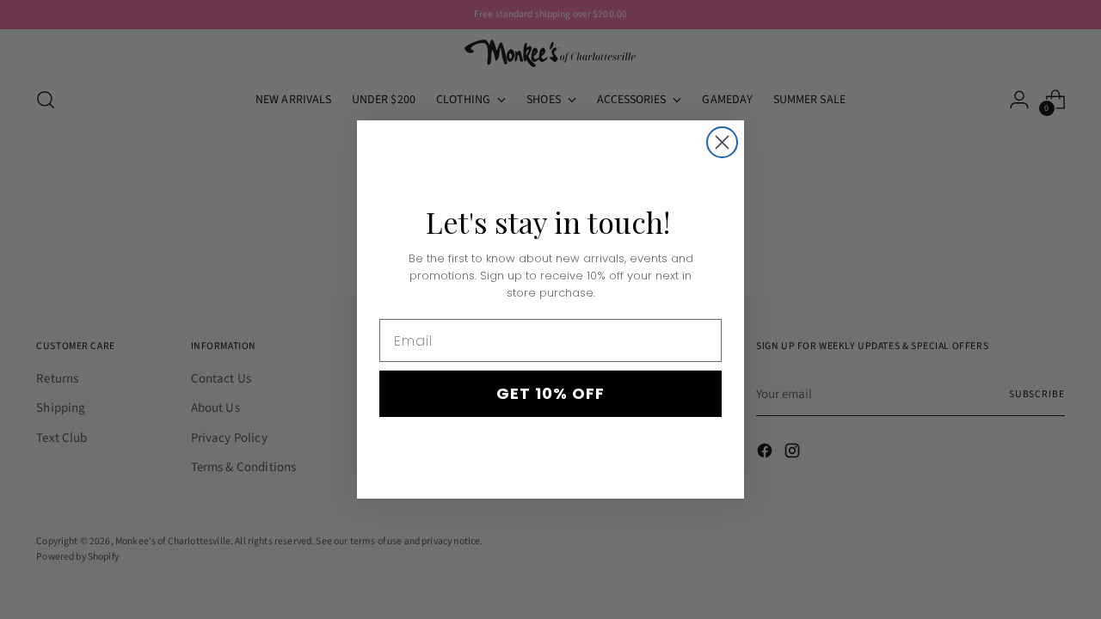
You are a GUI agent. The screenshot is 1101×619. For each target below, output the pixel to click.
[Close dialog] (722, 142)
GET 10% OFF (550, 393)
